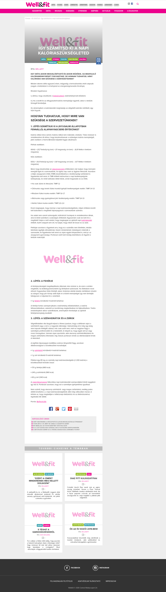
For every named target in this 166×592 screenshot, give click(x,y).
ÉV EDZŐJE (36, 19)
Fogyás (59, 5)
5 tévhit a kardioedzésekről (44, 530)
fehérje (37, 301)
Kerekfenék (83, 5)
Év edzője (49, 474)
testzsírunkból (58, 96)
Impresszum (111, 581)
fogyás (64, 59)
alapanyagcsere (58, 169)
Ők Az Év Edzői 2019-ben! (84, 529)
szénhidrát (39, 350)
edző (49, 59)
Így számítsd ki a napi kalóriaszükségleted (55, 19)
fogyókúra (73, 59)
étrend (56, 59)
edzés (40, 525)
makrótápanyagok (39, 382)
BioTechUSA (41, 402)
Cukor (116, 5)
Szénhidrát (108, 5)
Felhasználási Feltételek (61, 581)
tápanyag (52, 62)
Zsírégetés (74, 5)
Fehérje (99, 5)
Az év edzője (39, 474)
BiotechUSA (81, 474)
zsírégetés (74, 62)
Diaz (89, 474)
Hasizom (92, 5)
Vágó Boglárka (45, 535)
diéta (43, 59)
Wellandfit (45, 486)
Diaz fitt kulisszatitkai (83, 478)
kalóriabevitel (86, 220)
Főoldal (27, 19)
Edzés (66, 5)
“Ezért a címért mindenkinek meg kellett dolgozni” (43, 481)
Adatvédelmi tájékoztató (89, 581)
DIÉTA (53, 5)
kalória (83, 59)
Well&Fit (39, 69)
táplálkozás (63, 62)
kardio (46, 525)
